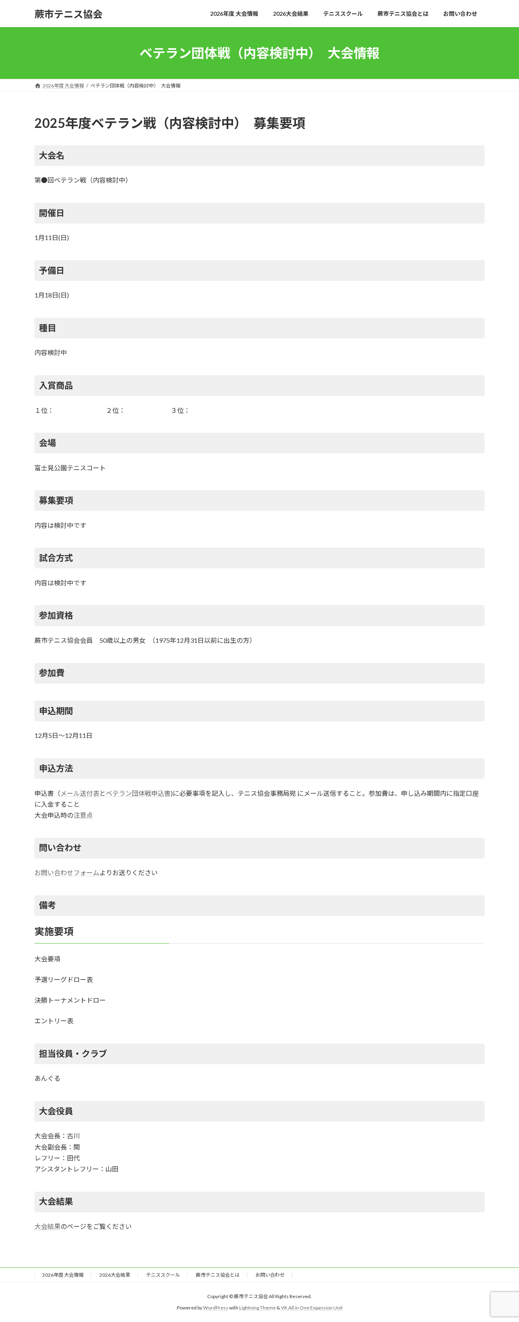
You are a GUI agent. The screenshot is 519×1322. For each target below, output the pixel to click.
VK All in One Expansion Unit (312, 1308)
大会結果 (47, 1226)
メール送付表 (79, 793)
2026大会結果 (114, 1275)
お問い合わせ (270, 1275)
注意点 (83, 815)
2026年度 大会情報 (63, 1275)
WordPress (215, 1308)
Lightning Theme (257, 1308)
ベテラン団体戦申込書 (138, 793)
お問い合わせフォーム (66, 872)
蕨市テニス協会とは (218, 1275)
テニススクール (163, 1275)
